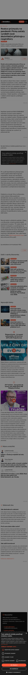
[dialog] (14, 653)
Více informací (4, 644)
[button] (14, 646)
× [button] (26, 633)
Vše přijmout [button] (14, 665)
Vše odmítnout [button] (14, 668)
